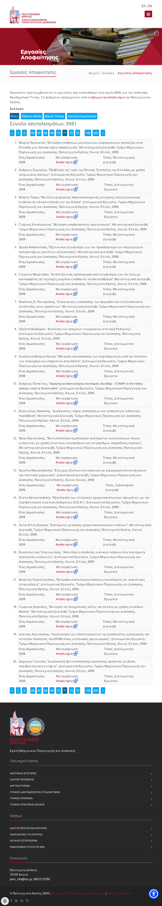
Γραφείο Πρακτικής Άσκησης (27, 804)
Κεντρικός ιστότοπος (23, 773)
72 (71, 133)
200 (95, 133)
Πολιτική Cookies (119, 893)
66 (32, 133)
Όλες (14, 116)
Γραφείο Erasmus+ (22, 798)
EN (150, 6)
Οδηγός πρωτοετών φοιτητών (28, 828)
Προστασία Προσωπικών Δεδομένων (78, 893)
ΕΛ (144, 6)
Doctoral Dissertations (82, 116)
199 (88, 133)
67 (39, 133)
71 (64, 133)
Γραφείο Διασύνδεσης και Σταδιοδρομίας (35, 792)
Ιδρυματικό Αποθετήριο (108, 97)
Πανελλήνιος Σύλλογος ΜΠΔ (27, 846)
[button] (153, 893)
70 (58, 133)
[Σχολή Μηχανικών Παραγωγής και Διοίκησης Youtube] (16, 900)
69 (52, 133)
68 (45, 133)
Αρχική (94, 73)
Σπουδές (108, 73)
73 (77, 133)
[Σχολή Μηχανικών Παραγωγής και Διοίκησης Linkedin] (21, 900)
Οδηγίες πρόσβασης (22, 779)
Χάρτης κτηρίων (20, 785)
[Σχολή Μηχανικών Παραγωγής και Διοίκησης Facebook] (11, 900)
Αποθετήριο (64, 162)
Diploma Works (32, 116)
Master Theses (54, 116)
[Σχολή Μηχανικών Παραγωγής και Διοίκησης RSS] (27, 900)
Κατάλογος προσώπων (23, 840)
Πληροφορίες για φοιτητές (26, 834)
